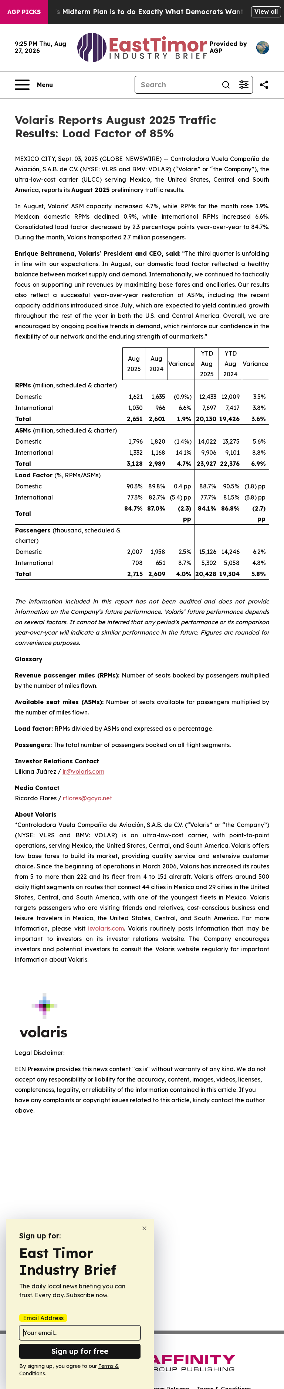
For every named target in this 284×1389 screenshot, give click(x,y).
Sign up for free (79, 1351)
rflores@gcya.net (87, 798)
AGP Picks (24, 12)
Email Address (43, 1318)
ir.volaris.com (106, 928)
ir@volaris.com (83, 771)
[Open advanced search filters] (244, 84)
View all (266, 11)
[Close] (144, 1228)
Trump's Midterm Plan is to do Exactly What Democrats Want (138, 11)
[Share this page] (264, 84)
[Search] (226, 84)
